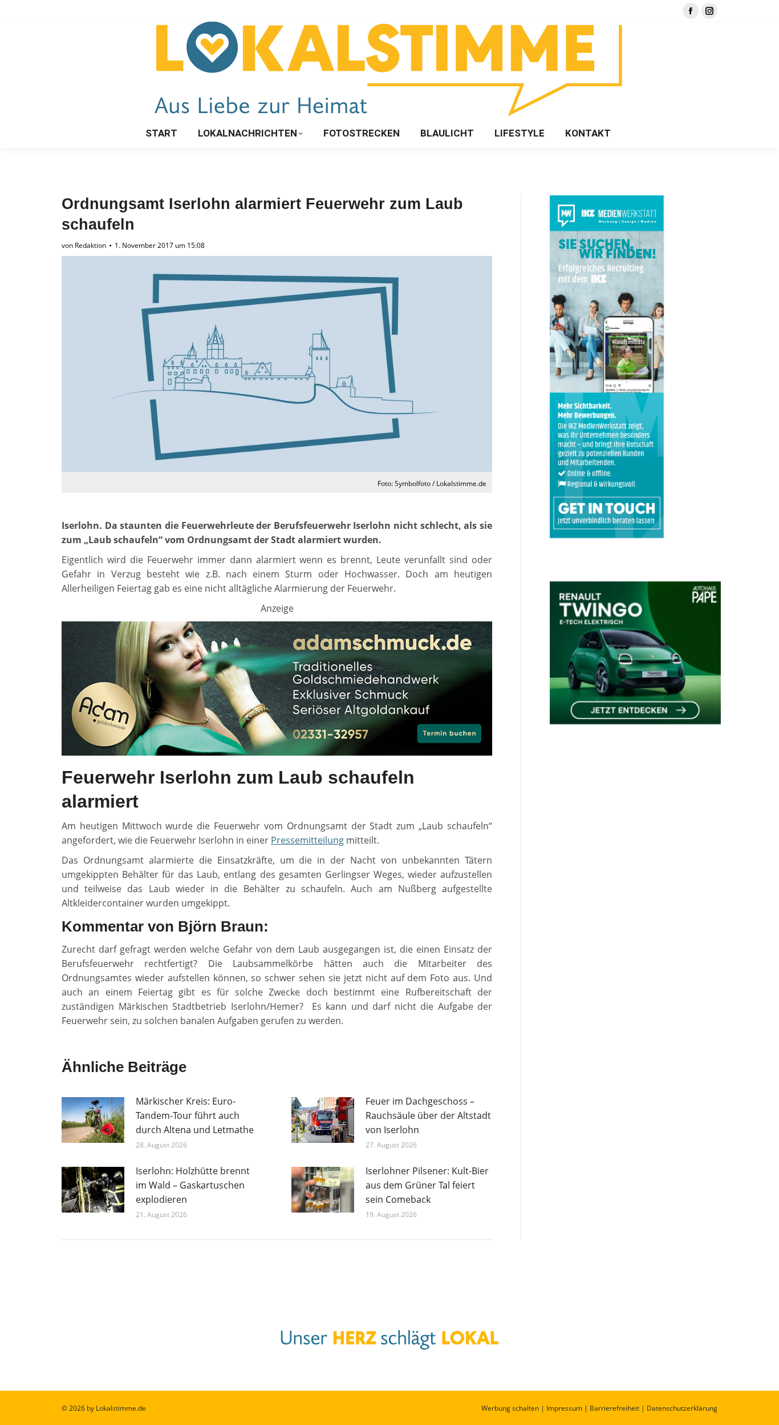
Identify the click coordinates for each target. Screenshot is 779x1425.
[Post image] (93, 1120)
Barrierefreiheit (614, 1408)
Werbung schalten (510, 1408)
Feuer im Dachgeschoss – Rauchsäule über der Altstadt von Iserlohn (428, 1115)
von (84, 245)
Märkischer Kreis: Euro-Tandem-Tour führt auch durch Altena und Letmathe (195, 1115)
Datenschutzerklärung (682, 1408)
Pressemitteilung (307, 840)
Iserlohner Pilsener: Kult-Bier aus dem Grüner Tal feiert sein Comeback (427, 1185)
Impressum (564, 1408)
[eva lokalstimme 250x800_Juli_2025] (277, 752)
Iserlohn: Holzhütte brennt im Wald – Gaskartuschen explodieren (193, 1185)
